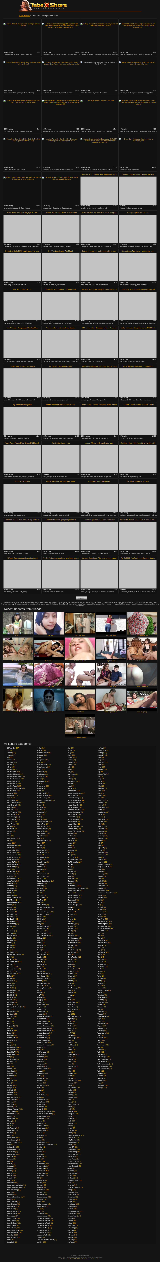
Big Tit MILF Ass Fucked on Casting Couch (138, 558)
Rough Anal (72, 1204)
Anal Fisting (11, 814)
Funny (39, 993)
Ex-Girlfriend (41, 852)
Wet (99, 1042)
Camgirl (10, 1073)
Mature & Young (73, 895)
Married (70, 874)
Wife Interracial (103, 1066)
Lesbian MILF (72, 814)
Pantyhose (71, 1045)
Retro (69, 1183)
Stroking (100, 876)
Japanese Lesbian (43, 1225)
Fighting (40, 919)
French (39, 971)
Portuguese (71, 1114)
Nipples (70, 981)
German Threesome (44, 1045)
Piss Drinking (72, 1088)
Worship (100, 1078)
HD (38, 1092)
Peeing (70, 1057)
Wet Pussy (101, 1045)
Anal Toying (11, 824)
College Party (11, 1149)
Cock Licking (11, 1137)
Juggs (70, 750)
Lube (69, 845)
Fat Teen (40, 900)
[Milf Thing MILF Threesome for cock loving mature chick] (99, 344)
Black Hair (10, 995)
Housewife (41, 1164)
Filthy (39, 924)
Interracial (40, 1194)
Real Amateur (72, 1173)
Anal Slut (10, 822)
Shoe (99, 757)
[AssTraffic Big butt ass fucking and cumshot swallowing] (22, 191)
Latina (70, 779)
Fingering (40, 928)
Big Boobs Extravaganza (22, 405)
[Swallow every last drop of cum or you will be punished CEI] (61, 114)
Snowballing (102, 812)
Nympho (70, 993)
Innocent (40, 1185)
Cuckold (10, 1194)
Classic (9, 1116)
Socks (100, 817)
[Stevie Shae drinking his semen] (22, 382)
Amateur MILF (12, 784)
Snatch (100, 810)
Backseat (10, 914)
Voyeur (100, 1026)
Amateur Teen (12, 786)
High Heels (41, 1128)
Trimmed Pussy (103, 990)
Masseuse (71, 881)
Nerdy (70, 978)
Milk (69, 917)
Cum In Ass (11, 1209)
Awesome (10, 890)
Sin (99, 776)
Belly (9, 957)
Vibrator (100, 1012)
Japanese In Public (43, 1223)
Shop (99, 760)
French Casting (42, 978)
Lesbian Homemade (74, 810)
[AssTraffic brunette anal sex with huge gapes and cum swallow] (61, 574)
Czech (39, 750)
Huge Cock (41, 1168)
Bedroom (10, 952)
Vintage (100, 1014)
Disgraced (40, 776)
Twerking (101, 995)
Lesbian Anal (72, 791)
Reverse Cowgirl (73, 1187)
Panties (70, 1042)
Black (9, 988)
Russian (70, 1209)
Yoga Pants (101, 1085)
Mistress (70, 926)
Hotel (39, 1159)
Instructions (41, 1190)
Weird (100, 1040)
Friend (39, 981)
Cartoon (10, 1080)
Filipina (39, 921)
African (9, 767)
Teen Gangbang (103, 924)
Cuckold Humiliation (14, 1197)
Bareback (10, 931)
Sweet (100, 895)
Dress (39, 805)
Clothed (10, 1133)
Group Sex (41, 1085)
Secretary (71, 1230)
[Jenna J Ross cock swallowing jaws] (99, 459)
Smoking (101, 803)
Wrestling (101, 1080)
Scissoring (71, 1225)
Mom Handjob (72, 940)
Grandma (40, 1078)
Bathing (9, 938)
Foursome (40, 964)
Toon (99, 981)
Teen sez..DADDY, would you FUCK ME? (138, 405)
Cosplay (10, 1166)
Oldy (69, 1012)
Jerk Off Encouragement (45, 1240)
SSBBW (70, 1218)
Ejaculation (41, 836)
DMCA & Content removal (84, 1258)
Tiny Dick (101, 959)
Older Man (71, 1007)
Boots (9, 1019)
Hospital (40, 1154)
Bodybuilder (11, 1012)
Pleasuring (71, 1097)
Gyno (39, 1090)
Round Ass (71, 1206)
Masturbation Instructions (76, 888)
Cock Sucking (12, 1142)
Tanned (100, 907)
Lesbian (70, 788)
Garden (39, 1009)
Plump (70, 1102)
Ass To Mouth (11, 879)
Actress (9, 760)
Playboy (70, 1092)
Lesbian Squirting (74, 826)
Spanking (101, 836)
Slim (99, 793)
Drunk (39, 810)
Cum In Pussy (12, 1213)
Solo (99, 824)
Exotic (39, 860)
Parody (70, 1050)
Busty (9, 1045)
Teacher (100, 912)
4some (9, 755)
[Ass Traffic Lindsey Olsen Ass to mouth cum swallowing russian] (61, 75)
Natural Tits (71, 971)
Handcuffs (40, 1107)
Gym (38, 1088)
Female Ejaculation (43, 907)
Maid (69, 869)
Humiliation (41, 1171)
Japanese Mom (42, 1230)
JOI (38, 1211)
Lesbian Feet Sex (73, 805)
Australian (10, 888)
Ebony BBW (41, 826)
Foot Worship (41, 955)
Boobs (9, 1016)
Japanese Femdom (43, 1221)
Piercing (70, 1083)
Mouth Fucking (73, 957)
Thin (99, 936)
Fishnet (39, 938)
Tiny (99, 957)
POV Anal (71, 1035)
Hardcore (40, 1118)
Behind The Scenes (14, 955)
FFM (38, 871)
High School (41, 1130)
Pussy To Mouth (73, 1166)
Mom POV (71, 945)
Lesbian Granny (73, 807)
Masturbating (72, 886)
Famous (40, 886)
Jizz (69, 748)
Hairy (39, 1097)
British (9, 1033)
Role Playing (72, 1194)
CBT (8, 1064)
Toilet (99, 976)
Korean (70, 765)
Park (69, 1047)
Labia (69, 767)
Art (8, 841)
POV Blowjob (72, 1038)
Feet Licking (41, 905)
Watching (101, 1031)
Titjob (99, 969)
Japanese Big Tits (43, 1218)
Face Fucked (41, 874)
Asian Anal (10, 848)
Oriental (70, 1023)
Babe (9, 907)
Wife (99, 1052)
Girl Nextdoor (41, 1052)
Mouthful (70, 959)
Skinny (100, 784)
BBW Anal (10, 895)
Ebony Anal (41, 824)
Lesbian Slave (72, 824)
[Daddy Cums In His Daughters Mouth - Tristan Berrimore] (61, 421)
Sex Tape (71, 1242)
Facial (39, 879)
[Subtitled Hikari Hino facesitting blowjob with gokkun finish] (137, 459)
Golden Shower (42, 1069)
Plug (69, 1099)
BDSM (9, 905)
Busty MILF (11, 1052)
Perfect (70, 1061)
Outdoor (70, 1026)
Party (69, 1052)
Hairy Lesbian (42, 1099)
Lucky (70, 848)
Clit (8, 1126)
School (70, 1223)
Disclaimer (64, 1258)
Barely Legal (11, 936)
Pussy (70, 1145)
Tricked (100, 988)
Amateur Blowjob (13, 774)
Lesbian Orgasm (73, 819)
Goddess (40, 1066)
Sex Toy (100, 748)
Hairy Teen (41, 1104)
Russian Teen (72, 1216)
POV (69, 1033)
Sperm (100, 841)
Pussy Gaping (72, 1152)
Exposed (40, 867)
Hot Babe (40, 1156)
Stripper (100, 871)
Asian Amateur (12, 845)
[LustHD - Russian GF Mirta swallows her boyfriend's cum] (61, 229)
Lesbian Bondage (74, 798)
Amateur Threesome (14, 788)
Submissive (101, 886)
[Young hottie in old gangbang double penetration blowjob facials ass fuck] (61, 344)
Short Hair (101, 762)
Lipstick (70, 836)
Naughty (70, 974)
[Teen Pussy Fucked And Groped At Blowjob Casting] (22, 459)
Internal (39, 1192)
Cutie (39, 748)
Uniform (100, 1000)
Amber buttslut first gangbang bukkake (61, 520)
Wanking (101, 1028)
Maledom (71, 871)
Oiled (69, 1000)
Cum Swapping (12, 1232)
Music (70, 964)
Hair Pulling (41, 1095)
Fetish (39, 917)
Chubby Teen (11, 1114)
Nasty (69, 966)
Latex (69, 776)
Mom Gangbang (73, 938)
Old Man (70, 1004)
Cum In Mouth (12, 1211)
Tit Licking (101, 966)
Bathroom (10, 940)
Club (8, 1135)
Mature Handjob (73, 905)
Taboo (100, 902)
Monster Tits (72, 952)
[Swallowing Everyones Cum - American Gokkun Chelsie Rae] (99, 536)
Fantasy (40, 888)
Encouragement (42, 841)
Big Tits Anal (11, 974)
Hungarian (41, 1173)
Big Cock (10, 966)
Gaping (39, 1007)
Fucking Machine (43, 988)
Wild (99, 1071)
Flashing (40, 945)
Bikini (9, 976)
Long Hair (71, 841)
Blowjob (10, 1004)
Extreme (40, 869)
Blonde (9, 1000)
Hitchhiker (40, 1135)
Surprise (100, 888)
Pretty (69, 1121)
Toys (99, 985)
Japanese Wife (42, 1235)
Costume (10, 1168)
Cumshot (10, 1235)
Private (70, 1128)
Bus (8, 1042)
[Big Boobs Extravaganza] (22, 421)
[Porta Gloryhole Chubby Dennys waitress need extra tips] (137, 191)
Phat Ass (70, 1073)
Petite (69, 1071)
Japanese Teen (42, 1232)
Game (39, 1002)
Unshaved (101, 1002)
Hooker (39, 1147)
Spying (100, 850)
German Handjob (43, 1028)
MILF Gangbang (73, 860)
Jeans (39, 1237)
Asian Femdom (12, 855)
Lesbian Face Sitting (74, 803)
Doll (38, 784)
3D (8, 750)
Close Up (10, 1130)
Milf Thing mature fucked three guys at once (99, 366)
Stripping (101, 874)
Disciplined (41, 774)
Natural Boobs (72, 969)
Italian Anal (41, 1206)
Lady (69, 772)
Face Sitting (41, 876)
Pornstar (70, 1111)
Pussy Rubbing (73, 1161)
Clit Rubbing (11, 1128)
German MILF (42, 1035)
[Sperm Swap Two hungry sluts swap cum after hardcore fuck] (137, 267)
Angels (9, 826)
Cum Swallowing (13, 1230)
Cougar (9, 1173)
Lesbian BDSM (73, 795)
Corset (9, 1164)
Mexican (70, 912)
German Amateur (43, 1016)
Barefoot (10, 933)
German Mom (42, 1038)
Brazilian (10, 1031)
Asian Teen (11, 867)
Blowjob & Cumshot (14, 1007)
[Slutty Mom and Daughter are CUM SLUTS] (137, 344)
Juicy (69, 753)
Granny (39, 1083)
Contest (9, 1159)
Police (70, 1107)
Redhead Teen (73, 1180)
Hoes (39, 1137)
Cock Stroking (12, 1140)
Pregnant (71, 1118)
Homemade (41, 1142)
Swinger (100, 898)
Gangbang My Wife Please (137, 213)
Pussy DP (71, 1147)
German (40, 1014)
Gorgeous (40, 1073)
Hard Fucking (41, 1116)
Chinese (10, 1102)
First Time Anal (42, 933)
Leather (70, 784)
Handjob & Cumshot (44, 1111)
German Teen (42, 1042)
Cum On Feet (11, 1225)
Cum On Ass (11, 1221)
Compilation (11, 1154)
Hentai (39, 1123)
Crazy (9, 1180)
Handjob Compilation (44, 1114)
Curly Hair (10, 1242)
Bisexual (10, 981)
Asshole (10, 883)
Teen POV (101, 931)
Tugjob (100, 993)
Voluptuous (101, 1023)
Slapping (101, 788)
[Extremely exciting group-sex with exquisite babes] (61, 152)
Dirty (38, 769)
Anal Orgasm (11, 819)
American (10, 795)
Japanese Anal (42, 1216)
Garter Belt (41, 1012)
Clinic (9, 1123)
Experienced (41, 862)
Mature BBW (72, 902)
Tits (99, 971)
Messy (70, 907)
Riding (70, 1190)
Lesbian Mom (72, 817)
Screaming (71, 1228)
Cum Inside (11, 1216)
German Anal (41, 1019)
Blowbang (10, 1002)
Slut (99, 798)
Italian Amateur (42, 1204)
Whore (100, 1050)
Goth (39, 1076)
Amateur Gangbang (14, 776)
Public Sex (71, 1137)
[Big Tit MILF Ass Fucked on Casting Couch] (137, 574)
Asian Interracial (12, 857)
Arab (8, 836)
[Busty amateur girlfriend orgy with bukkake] (61, 191)
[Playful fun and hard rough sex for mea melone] (99, 37)
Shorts (100, 765)
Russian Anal (72, 1213)
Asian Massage (12, 864)
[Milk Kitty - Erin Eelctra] (22, 306)
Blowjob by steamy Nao (61, 443)
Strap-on (100, 862)
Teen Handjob (102, 926)
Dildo (39, 762)
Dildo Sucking (42, 767)
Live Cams (71, 838)
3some (9, 753)
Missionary (71, 924)
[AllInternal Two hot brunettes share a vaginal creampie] (99, 229)
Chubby (10, 1107)
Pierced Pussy (72, 1080)
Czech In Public (42, 753)
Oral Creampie (73, 1016)
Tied (99, 947)
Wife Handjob (102, 1061)
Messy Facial (72, 909)
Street (100, 869)
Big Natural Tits (12, 969)
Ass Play (10, 876)
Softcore (100, 822)
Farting (39, 890)
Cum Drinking (12, 1204)
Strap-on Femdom (104, 864)
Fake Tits (40, 883)
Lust (69, 852)
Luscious (71, 850)
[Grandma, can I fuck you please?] (22, 75)
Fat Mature (41, 898)
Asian (9, 843)
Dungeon (40, 812)
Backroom (10, 912)
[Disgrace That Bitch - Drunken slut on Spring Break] (22, 114)
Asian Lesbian (12, 860)
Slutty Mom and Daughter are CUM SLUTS (138, 328)
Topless (100, 983)
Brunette (10, 1035)
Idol (38, 1178)
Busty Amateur (12, 1047)
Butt (8, 1057)
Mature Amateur (73, 898)
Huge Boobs (41, 1166)
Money (70, 947)
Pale (69, 1040)
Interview (40, 1199)
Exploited (40, 864)
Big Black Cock (12, 962)
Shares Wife (102, 750)
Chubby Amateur (13, 1109)
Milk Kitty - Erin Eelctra (22, 289)
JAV (38, 1209)
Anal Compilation (13, 803)
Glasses (40, 1061)
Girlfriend (40, 1057)
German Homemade (44, 1031)
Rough (70, 1202)
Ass (8, 869)
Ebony (39, 819)
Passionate (71, 1054)
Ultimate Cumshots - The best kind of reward (99, 558)
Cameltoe (10, 1071)
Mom (69, 933)
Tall (99, 905)
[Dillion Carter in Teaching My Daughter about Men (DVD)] (22, 152)
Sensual (70, 1237)
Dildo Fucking (42, 765)
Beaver (9, 947)
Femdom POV (42, 914)
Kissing (70, 757)
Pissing (70, 1090)
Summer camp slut (22, 481)
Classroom (11, 1118)
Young (100, 1088)
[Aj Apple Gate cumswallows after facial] (22, 574)
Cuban (9, 1192)
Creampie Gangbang (14, 1187)
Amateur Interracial (13, 779)
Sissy (99, 779)
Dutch (39, 814)
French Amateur (42, 974)
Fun (38, 990)
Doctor (39, 779)
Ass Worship (11, 881)
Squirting (101, 852)
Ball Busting (11, 919)
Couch (9, 1171)
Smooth (100, 805)
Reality (70, 1175)
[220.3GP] (99, 114)
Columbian (11, 1152)
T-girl (99, 900)
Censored (10, 1092)
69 (8, 757)
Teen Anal (101, 919)
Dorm (39, 791)
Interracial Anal (42, 1197)
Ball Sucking (11, 924)
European (40, 850)
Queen (70, 1168)
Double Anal (41, 793)
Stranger (100, 860)
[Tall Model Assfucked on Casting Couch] (61, 306)
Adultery (10, 765)
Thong (100, 938)
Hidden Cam (41, 1126)
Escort (39, 845)
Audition (10, 886)
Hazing (39, 1121)
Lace (69, 769)
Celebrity (10, 1090)
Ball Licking (11, 921)
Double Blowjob (42, 795)
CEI (8, 1066)
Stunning (101, 883)
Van (99, 1009)
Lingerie (70, 833)
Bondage (10, 1014)
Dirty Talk (40, 772)
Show (99, 767)
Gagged (40, 997)
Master (70, 883)
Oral (69, 1014)
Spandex (101, 831)
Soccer (100, 814)
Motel (69, 955)
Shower (100, 769)
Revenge (71, 1185)
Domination (41, 786)
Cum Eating (11, 1206)
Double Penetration (44, 800)
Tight (99, 950)
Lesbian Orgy (72, 822)
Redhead (71, 1178)
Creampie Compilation (15, 1185)
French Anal (41, 976)
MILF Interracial (73, 862)
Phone (70, 1076)
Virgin (100, 1019)
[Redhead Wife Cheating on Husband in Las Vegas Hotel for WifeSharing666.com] (61, 37)
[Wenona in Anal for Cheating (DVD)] (137, 152)
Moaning (71, 928)
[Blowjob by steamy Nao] (61, 459)
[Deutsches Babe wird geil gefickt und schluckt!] (61, 498)
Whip (99, 1047)
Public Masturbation (74, 1135)
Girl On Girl (41, 1054)
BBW (9, 893)
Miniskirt (70, 919)
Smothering (101, 807)
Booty (9, 1021)
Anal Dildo (10, 810)
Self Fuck (71, 1235)
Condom (10, 1156)
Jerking (39, 1242)
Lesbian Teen (72, 829)
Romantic (71, 1199)
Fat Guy (40, 895)
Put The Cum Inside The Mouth (60, 251)
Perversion (71, 1066)
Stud (99, 879)
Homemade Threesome (45, 1145)
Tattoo (100, 909)
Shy (99, 772)
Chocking (10, 1104)
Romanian (71, 1197)
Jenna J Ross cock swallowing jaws (99, 443)
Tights (100, 955)
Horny (39, 1152)
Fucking (40, 985)
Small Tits (101, 800)
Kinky (69, 755)
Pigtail (70, 1085)
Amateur (10, 769)
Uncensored (102, 997)
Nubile (70, 983)
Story (99, 857)
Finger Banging (42, 926)
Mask (69, 876)
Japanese (40, 1213)
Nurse (70, 985)
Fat (38, 893)
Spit (99, 843)
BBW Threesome (13, 902)
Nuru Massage (73, 988)
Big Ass (9, 959)
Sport (99, 845)
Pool (69, 1109)
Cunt (8, 1240)
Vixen (99, 1021)
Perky (69, 1064)
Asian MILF (11, 862)
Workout (100, 1076)
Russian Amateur (73, 1211)
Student (100, 881)
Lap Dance (71, 774)
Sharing (100, 753)
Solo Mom (101, 829)
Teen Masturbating (104, 928)
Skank (100, 781)
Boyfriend (10, 1026)
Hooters (40, 1149)
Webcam (101, 1038)
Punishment (72, 1142)
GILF (39, 995)
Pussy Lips (71, 1156)
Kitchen (70, 760)
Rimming (71, 1192)
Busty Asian (11, 1050)
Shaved (100, 755)
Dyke (39, 817)
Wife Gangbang (103, 1059)
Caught (9, 1088)
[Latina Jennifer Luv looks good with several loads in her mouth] (99, 267)
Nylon (70, 990)
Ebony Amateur (42, 822)
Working (100, 1073)
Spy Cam (101, 848)
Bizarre (9, 985)
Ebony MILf (41, 831)
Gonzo (39, 1071)
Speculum (101, 838)
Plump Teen (72, 1104)
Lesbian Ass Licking (74, 793)
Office (69, 997)
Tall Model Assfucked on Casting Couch (60, 289)
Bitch (9, 983)
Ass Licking (11, 874)
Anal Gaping (11, 817)
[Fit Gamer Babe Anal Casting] (61, 382)
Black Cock (11, 990)
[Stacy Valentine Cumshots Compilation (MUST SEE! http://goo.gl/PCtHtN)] (137, 382)
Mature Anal (72, 900)
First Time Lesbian (43, 936)
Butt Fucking (11, 1059)
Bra (8, 1028)
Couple (9, 1175)
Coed (9, 1145)
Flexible (40, 947)
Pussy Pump (72, 1159)
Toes (99, 974)
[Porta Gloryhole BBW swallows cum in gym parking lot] (22, 267)
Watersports (102, 1033)
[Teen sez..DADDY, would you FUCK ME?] (137, 421)
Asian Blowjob (12, 852)
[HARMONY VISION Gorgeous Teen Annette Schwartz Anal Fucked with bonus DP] (99, 152)
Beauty (9, 945)
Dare (39, 757)
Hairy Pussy (41, 1102)
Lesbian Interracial (74, 812)
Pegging (70, 1059)
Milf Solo (70, 914)
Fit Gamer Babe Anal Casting (60, 366)
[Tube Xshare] (44, 5)
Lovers (70, 843)
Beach (9, 943)
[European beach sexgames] (99, 498)
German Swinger (43, 1040)
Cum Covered (12, 1202)
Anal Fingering (12, 812)
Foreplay (40, 959)
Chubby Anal (11, 1111)
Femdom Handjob (43, 912)
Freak (39, 966)
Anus (9, 833)
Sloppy (100, 795)
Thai (99, 933)
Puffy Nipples (72, 1140)
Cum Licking (11, 1218)
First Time (40, 931)
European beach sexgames (99, 481)
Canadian (10, 1076)
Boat (8, 1009)
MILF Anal (71, 857)
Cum (8, 1199)
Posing (70, 1116)
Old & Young (72, 1002)
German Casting (42, 1023)
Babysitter (10, 909)
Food (39, 950)
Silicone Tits (102, 774)
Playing (70, 1095)
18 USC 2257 (72, 1258)
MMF (69, 867)
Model (70, 931)
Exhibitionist (41, 857)
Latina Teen (72, 781)
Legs (69, 786)
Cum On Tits (11, 1228)
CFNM (9, 1069)
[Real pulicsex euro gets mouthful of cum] (137, 75)
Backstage (10, 917)
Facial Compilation (43, 881)
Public (70, 1133)
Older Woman (72, 1009)
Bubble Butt (11, 1038)
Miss (69, 921)
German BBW (42, 1021)
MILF (69, 855)
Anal (8, 798)
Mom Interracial (73, 943)
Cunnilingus (11, 1237)
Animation (10, 829)
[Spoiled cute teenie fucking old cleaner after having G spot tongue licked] (137, 37)
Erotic (39, 843)
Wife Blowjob (102, 1057)
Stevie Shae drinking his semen (22, 366)
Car (8, 1078)
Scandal (70, 1221)
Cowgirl (9, 1178)
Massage (71, 879)
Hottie (39, 1161)
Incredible (40, 1180)
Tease (100, 914)
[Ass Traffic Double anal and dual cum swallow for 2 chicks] (137, 536)
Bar (8, 928)
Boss (9, 1023)
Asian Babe (11, 850)
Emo (38, 838)
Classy (9, 1121)
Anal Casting (11, 800)
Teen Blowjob (102, 921)
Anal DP (10, 807)
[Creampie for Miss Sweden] (22, 37)
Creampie (10, 1183)
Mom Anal (71, 936)
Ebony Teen (41, 833)
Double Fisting (42, 798)
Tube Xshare (24, 16)
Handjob (40, 1109)
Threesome (101, 940)
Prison (70, 1126)
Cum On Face (12, 1223)
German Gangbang (43, 1026)
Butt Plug (10, 1061)
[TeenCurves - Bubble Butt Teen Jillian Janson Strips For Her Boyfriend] (99, 421)
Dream (39, 803)
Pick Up (70, 1078)
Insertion (40, 1187)
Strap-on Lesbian (103, 867)
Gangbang (41, 1004)
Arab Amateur (11, 838)
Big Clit (9, 964)
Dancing (40, 755)
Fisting (39, 940)
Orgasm (70, 1019)
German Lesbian (43, 1033)
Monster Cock (72, 950)
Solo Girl (100, 826)
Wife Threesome (103, 1069)
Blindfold (10, 997)
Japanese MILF (42, 1228)
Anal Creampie (12, 805)
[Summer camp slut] (22, 498)
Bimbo (9, 978)
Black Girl (10, 993)
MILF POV (71, 864)
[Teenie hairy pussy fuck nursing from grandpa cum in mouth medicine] (137, 114)
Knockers (71, 762)
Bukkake (10, 1040)
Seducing (71, 1232)
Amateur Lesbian (13, 781)
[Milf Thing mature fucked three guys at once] (99, 382)
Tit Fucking (101, 964)
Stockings (101, 855)
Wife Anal (101, 1054)
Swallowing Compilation (106, 893)
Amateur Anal (11, 772)
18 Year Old (11, 748)
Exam (39, 855)
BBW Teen (10, 900)
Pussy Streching (73, 1164)
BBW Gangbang (12, 898)
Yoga (99, 1083)
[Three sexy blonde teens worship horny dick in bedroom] (137, 306)
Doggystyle (41, 781)
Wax (99, 1035)
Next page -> (81, 598)
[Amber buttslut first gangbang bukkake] (61, 536)
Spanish (100, 833)
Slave (99, 791)
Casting (9, 1085)
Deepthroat (41, 760)
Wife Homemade (103, 1064)
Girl (38, 1050)
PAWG (70, 1031)
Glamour (40, 1059)
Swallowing (101, 890)
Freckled (40, 969)
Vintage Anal (102, 1016)
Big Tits (9, 971)
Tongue (100, 978)
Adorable (10, 762)
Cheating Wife (12, 1097)
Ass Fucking (11, 871)
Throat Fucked (102, 943)
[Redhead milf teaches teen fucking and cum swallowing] (22, 536)
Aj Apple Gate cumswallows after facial (22, 558)
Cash (9, 1083)
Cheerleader (11, 1099)
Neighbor (71, 976)
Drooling (40, 807)
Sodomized (101, 819)
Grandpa (40, 1080)
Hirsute (39, 1133)
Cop (8, 1161)
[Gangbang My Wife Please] (137, 229)
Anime (9, 831)
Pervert (70, 1069)
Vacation (100, 1007)
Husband (40, 1175)
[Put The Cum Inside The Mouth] (61, 267)
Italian (39, 1202)
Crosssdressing (12, 1190)
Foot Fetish (41, 952)
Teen (99, 917)
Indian (39, 1183)
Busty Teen (11, 1054)
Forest (39, 962)
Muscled (70, 962)
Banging (10, 926)
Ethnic (39, 848)
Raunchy (71, 1171)
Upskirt (100, 1004)
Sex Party (71, 1240)
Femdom (40, 909)
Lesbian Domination (74, 800)
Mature (70, 893)
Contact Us (96, 1258)
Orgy (69, 1021)
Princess (70, 1123)
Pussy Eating (72, 1149)
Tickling (100, 945)
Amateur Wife (11, 791)
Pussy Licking (72, 1154)
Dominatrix (41, 788)
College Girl (11, 1147)
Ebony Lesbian (42, 829)
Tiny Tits (100, 962)
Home (39, 1140)
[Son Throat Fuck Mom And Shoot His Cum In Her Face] (99, 191)
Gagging (40, 1000)
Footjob (39, 957)
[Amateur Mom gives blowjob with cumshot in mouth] (99, 306)
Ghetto (39, 1047)
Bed (8, 950)
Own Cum (71, 1028)
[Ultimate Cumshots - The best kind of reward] (99, 574)
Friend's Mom (41, 983)
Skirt (99, 786)
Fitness (39, 943)
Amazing (10, 793)
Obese (70, 995)
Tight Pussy (101, 952)
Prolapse (71, 1130)
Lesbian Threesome (74, 831)
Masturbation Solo (74, 890)
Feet (38, 902)
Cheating (10, 1095)
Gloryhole (40, 1064)
